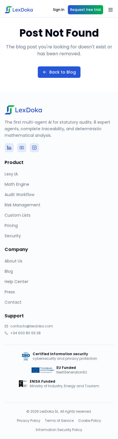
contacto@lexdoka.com (31, 326)
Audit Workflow (19, 194)
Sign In (58, 9)
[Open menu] (110, 10)
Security (13, 236)
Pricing (11, 225)
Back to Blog (62, 72)
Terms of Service (59, 420)
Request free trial (85, 9)
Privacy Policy (28, 420)
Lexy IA (11, 174)
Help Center (16, 281)
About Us (13, 261)
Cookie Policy (89, 420)
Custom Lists (17, 215)
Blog (9, 271)
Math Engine (17, 184)
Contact (13, 302)
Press (10, 292)
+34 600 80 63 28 (25, 333)
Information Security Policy (59, 430)
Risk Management (22, 205)
